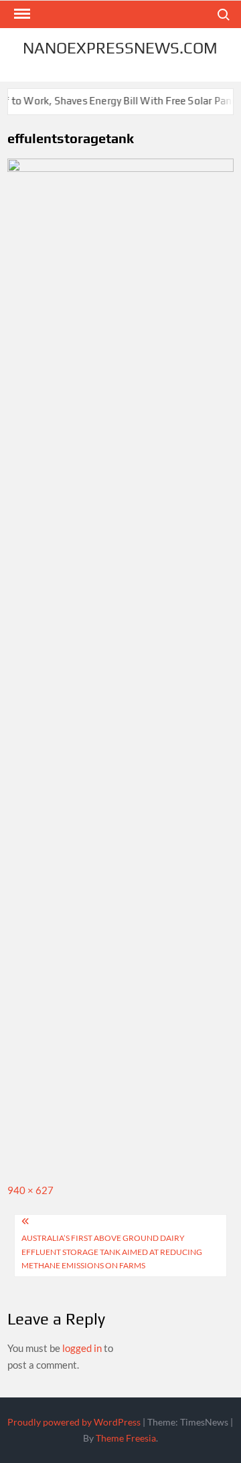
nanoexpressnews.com (120, 48)
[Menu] (20, 14)
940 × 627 (30, 1190)
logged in (82, 1348)
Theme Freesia (126, 1438)
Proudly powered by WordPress (74, 1422)
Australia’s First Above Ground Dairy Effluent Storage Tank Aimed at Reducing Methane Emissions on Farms (111, 1251)
